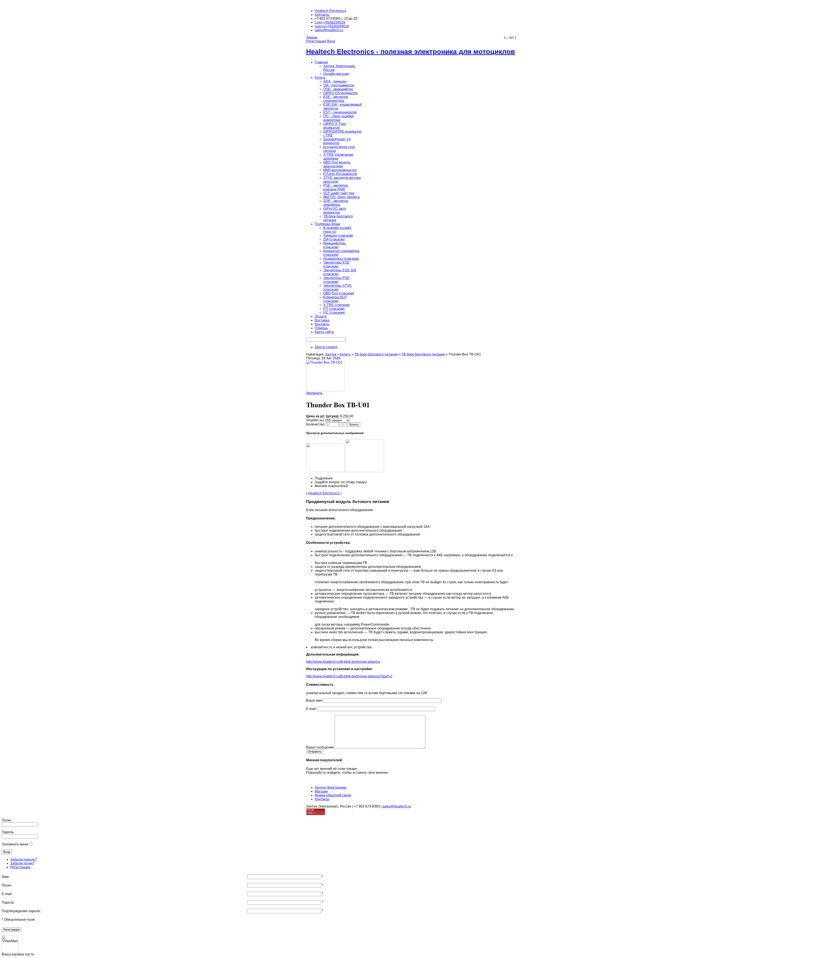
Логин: (7, 885)
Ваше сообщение (320, 747)
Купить (345, 354)
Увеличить (314, 393)
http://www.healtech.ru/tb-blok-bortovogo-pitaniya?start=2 (349, 676)
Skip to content (326, 347)
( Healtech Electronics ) (323, 493)
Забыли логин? (22, 863)
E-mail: (7, 894)
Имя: (5, 877)
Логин (6, 820)
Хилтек (330, 354)
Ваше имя (314, 700)
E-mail (311, 709)
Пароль (8, 832)
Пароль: (8, 902)
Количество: (316, 424)
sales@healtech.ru (396, 806)
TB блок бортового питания (376, 354)
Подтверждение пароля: (21, 911)
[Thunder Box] (325, 471)
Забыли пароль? (23, 859)
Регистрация (20, 867)
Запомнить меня (15, 844)
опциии (312, 420)
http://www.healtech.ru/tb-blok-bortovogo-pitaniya (343, 661)
